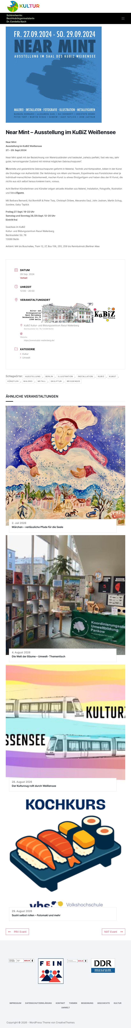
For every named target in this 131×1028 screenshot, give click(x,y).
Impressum (15, 1003)
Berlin (49, 376)
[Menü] (123, 18)
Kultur (25, 354)
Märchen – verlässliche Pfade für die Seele (37, 527)
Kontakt (60, 1003)
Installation (85, 376)
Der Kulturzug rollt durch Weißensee (34, 785)
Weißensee (73, 381)
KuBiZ (101, 376)
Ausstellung (33, 376)
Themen (73, 1003)
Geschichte (103, 1003)
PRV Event (20, 931)
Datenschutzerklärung (38, 1003)
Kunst (112, 376)
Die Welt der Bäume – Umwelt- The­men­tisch (38, 656)
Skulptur (56, 381)
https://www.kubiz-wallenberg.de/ (39, 340)
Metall (42, 381)
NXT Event (110, 931)
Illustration (65, 376)
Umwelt (26, 357)
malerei (28, 381)
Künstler (13, 381)
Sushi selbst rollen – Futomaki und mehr (36, 915)
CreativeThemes (65, 1022)
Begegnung (87, 1003)
